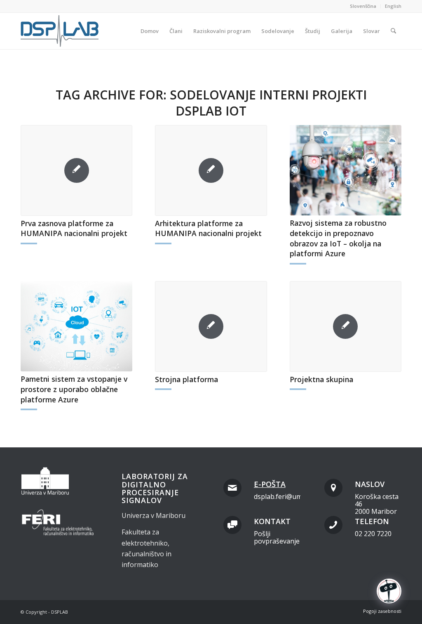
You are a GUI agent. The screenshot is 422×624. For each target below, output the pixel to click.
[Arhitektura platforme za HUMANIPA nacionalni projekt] (211, 170)
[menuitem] (363, 6)
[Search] (393, 31)
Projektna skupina (321, 379)
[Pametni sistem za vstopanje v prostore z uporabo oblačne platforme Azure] (76, 326)
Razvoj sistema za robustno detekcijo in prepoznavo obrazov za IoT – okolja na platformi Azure (338, 238)
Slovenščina (363, 6)
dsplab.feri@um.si (281, 496)
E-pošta (270, 484)
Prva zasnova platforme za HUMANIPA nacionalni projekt (74, 228)
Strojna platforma (186, 379)
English (393, 6)
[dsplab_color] (60, 31)
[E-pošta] (232, 488)
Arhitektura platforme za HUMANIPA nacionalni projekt (208, 228)
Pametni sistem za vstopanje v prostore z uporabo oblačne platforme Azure (74, 389)
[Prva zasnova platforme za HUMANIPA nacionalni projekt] (76, 170)
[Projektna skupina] (345, 326)
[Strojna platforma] (211, 326)
